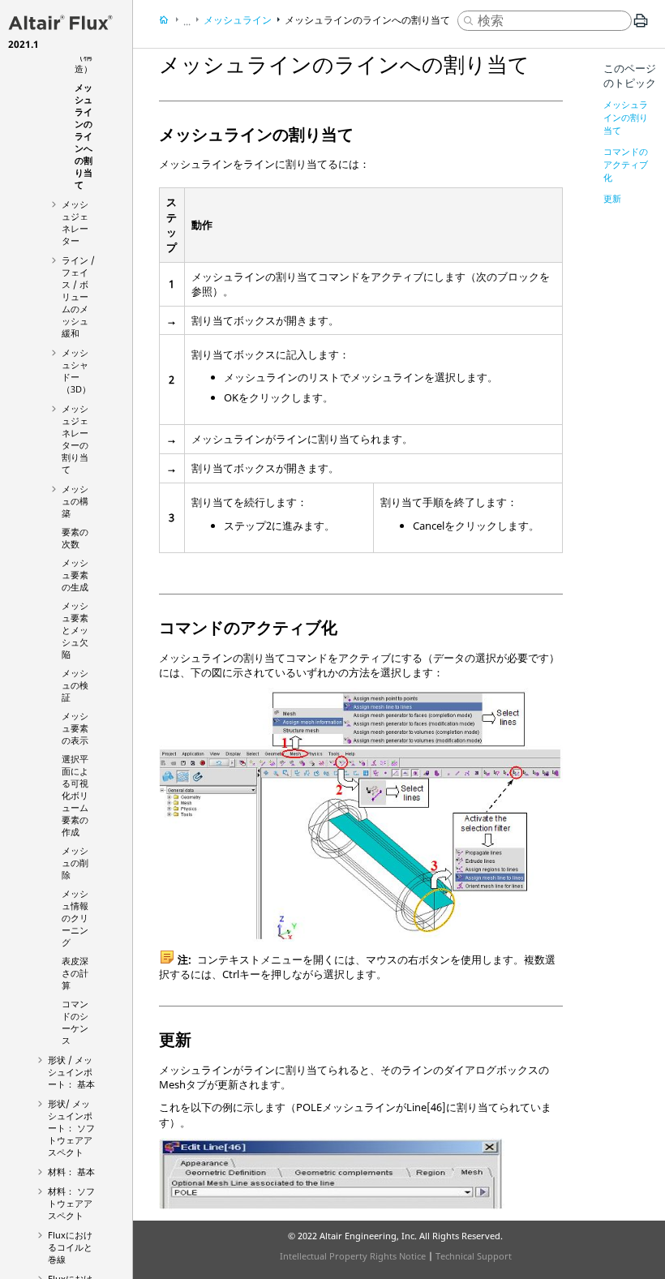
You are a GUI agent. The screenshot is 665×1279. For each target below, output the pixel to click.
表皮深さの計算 (75, 973)
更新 (612, 198)
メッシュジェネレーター (75, 222)
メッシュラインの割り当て (625, 117)
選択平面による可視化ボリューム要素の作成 (75, 795)
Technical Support (473, 1256)
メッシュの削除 (75, 862)
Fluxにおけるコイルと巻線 (70, 1247)
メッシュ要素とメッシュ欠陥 (75, 629)
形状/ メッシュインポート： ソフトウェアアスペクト (71, 1127)
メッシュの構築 (75, 501)
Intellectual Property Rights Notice (353, 1256)
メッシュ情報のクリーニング (75, 917)
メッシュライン (238, 20)
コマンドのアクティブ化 (625, 164)
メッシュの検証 (75, 685)
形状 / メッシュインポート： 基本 (71, 1072)
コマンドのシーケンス (75, 1022)
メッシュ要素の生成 (75, 574)
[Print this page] (641, 26)
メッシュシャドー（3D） (76, 370)
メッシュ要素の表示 (75, 728)
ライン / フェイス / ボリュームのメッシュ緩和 (78, 296)
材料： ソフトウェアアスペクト (71, 1203)
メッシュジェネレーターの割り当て (75, 438)
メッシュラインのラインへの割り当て (83, 136)
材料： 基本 (71, 1171)
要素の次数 (75, 538)
